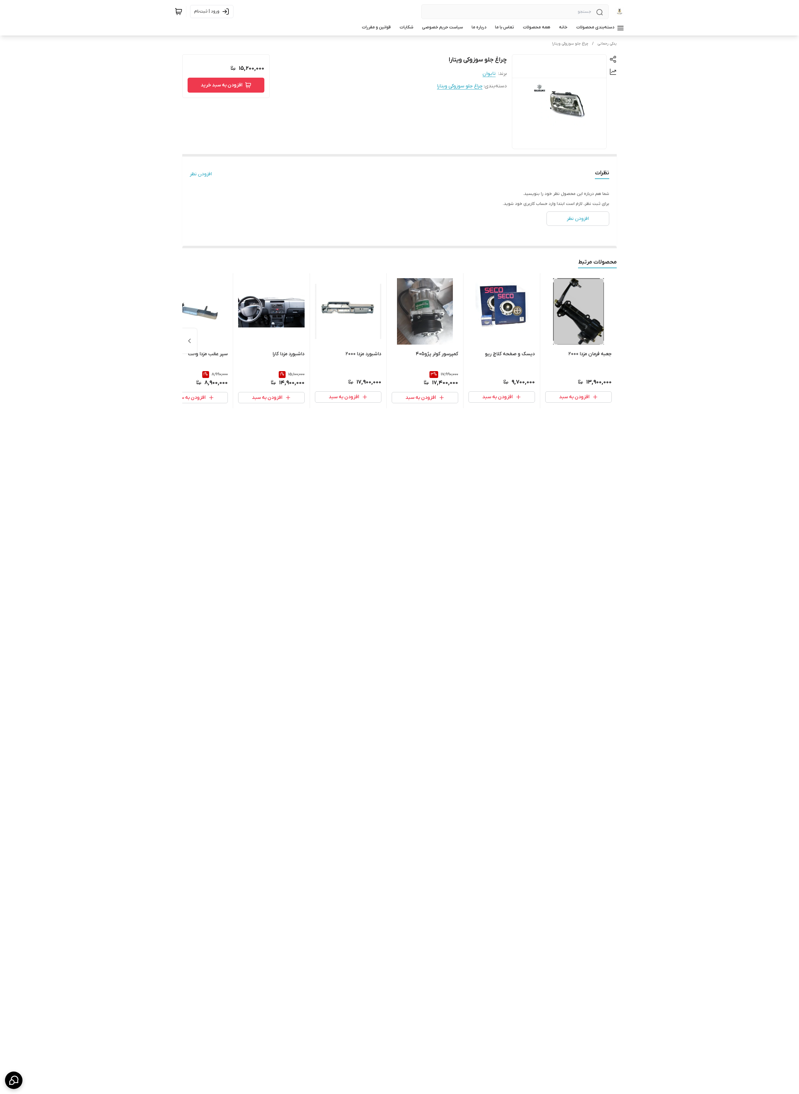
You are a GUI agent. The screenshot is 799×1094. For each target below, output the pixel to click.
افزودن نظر (201, 174)
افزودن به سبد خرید (222, 85)
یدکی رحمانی (607, 43)
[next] (189, 340)
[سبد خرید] (178, 11)
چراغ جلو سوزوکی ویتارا (570, 43)
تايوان (489, 73)
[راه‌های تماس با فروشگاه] (13, 1080)
